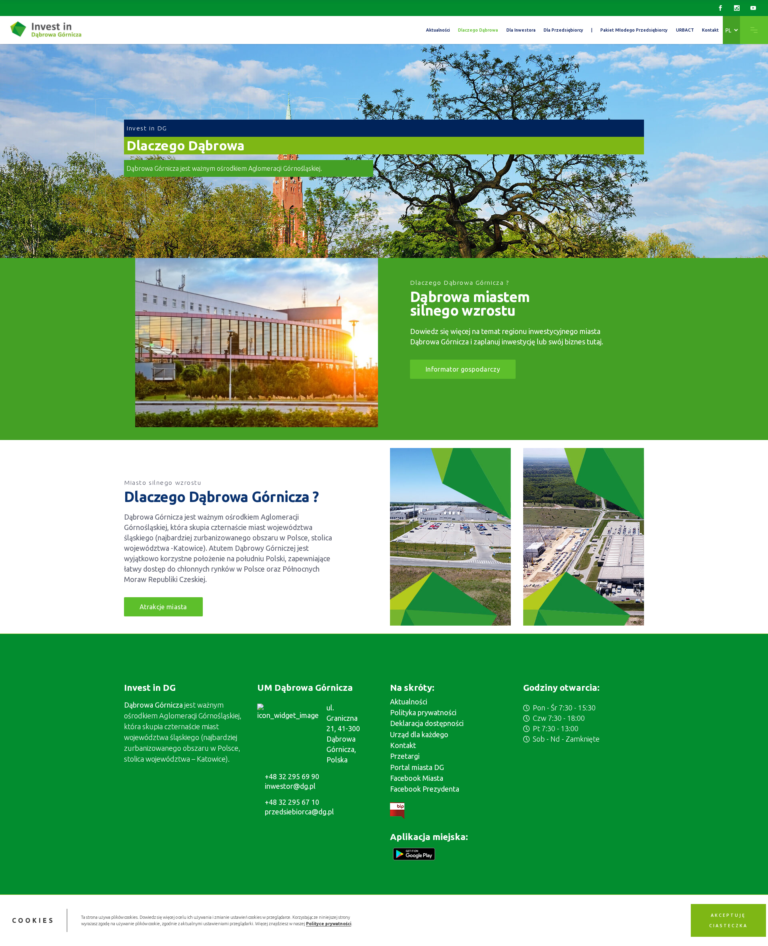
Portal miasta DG (417, 767)
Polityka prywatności (423, 712)
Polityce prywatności (328, 923)
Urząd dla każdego (419, 734)
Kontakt (403, 745)
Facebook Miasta (416, 778)
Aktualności (408, 702)
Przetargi (405, 756)
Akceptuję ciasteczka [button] (728, 920)
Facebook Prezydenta (424, 789)
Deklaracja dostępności (427, 723)
